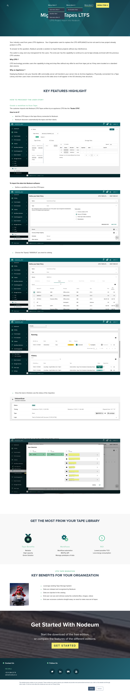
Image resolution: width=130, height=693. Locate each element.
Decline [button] (100, 688)
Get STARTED (65, 646)
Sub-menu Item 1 (54, 10)
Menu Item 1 (52, 5)
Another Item (53, 14)
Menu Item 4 (102, 5)
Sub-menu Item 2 (55, 17)
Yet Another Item (73, 10)
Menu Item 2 (70, 5)
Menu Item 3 (89, 5)
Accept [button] (91, 688)
